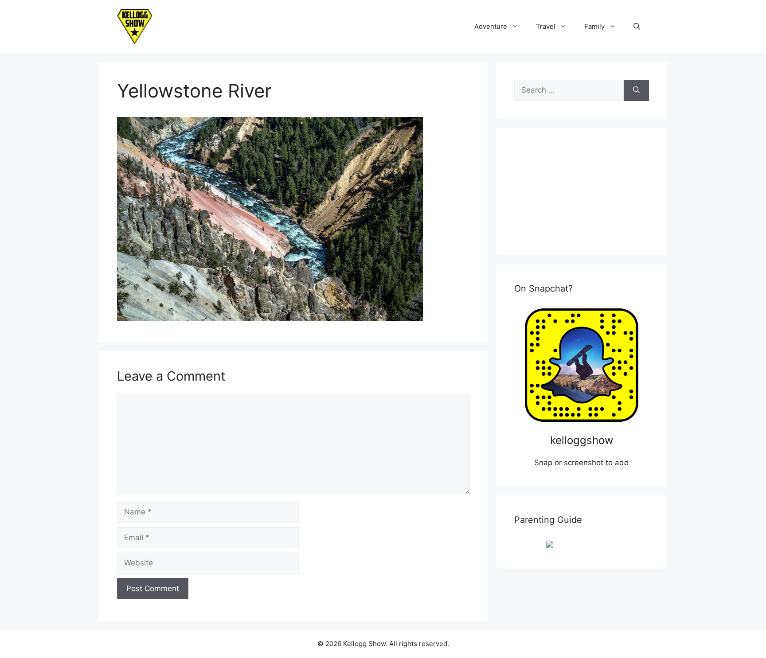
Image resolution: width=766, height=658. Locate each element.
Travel (545, 26)
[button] (637, 26)
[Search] (636, 90)
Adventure (490, 26)
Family (594, 26)
